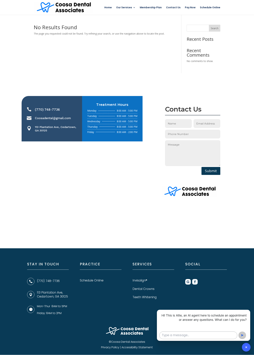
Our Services (124, 7)
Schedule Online (210, 7)
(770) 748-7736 (47, 110)
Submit (211, 171)
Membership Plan (151, 7)
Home (108, 7)
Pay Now (190, 7)
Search (214, 28)
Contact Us (173, 7)
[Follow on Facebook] (195, 282)
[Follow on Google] (188, 282)
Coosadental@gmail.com (53, 118)
